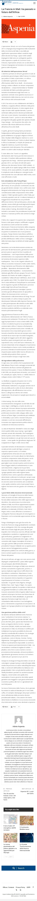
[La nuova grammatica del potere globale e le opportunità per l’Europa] (10, 838)
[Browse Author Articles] (18, 720)
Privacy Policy (20, 887)
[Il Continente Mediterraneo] (27, 820)
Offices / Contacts (8, 887)
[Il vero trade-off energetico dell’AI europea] (10, 819)
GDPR (28, 887)
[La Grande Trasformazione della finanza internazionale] (27, 838)
